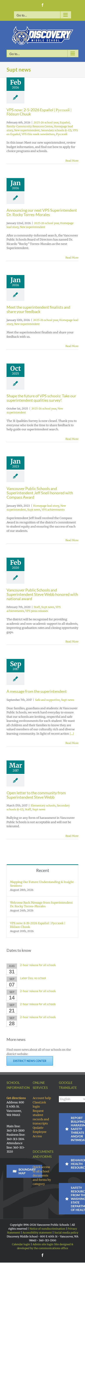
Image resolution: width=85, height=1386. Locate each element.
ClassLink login (39, 1105)
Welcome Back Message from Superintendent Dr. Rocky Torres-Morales (41, 904)
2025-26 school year (46, 122)
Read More (71, 160)
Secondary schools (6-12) (56, 130)
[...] (72, 734)
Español (65, 122)
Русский (61, 134)
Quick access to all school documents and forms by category (42, 1175)
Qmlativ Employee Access (39, 1132)
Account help (42, 1098)
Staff (37, 607)
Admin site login (42, 1244)
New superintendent (27, 130)
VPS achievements (53, 509)
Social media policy (66, 1232)
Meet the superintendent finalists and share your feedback (38, 309)
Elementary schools (43, 805)
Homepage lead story (46, 505)
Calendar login (21, 1244)
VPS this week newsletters (38, 134)
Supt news (33, 509)
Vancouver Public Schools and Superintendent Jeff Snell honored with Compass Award (40, 493)
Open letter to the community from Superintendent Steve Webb (36, 794)
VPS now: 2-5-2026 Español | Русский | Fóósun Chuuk (39, 111)
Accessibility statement (37, 1232)
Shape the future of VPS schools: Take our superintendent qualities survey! (41, 398)
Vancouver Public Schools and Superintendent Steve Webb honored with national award (42, 594)
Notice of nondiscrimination (47, 1228)
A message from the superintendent (37, 691)
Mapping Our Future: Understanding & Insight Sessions (42, 884)
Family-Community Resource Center (30, 126)
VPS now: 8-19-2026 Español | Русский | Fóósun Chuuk (37, 925)
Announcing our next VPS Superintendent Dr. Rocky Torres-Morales (42, 212)
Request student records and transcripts (41, 1117)
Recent (42, 870)
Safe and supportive (47, 699)
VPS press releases (36, 611)
